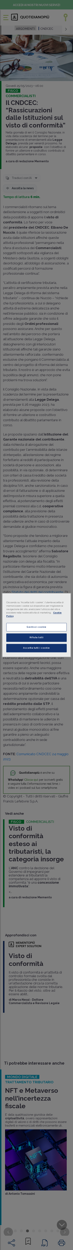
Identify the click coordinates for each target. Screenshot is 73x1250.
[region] (36, 625)
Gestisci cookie (36, 627)
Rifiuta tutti (36, 637)
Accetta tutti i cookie (36, 647)
